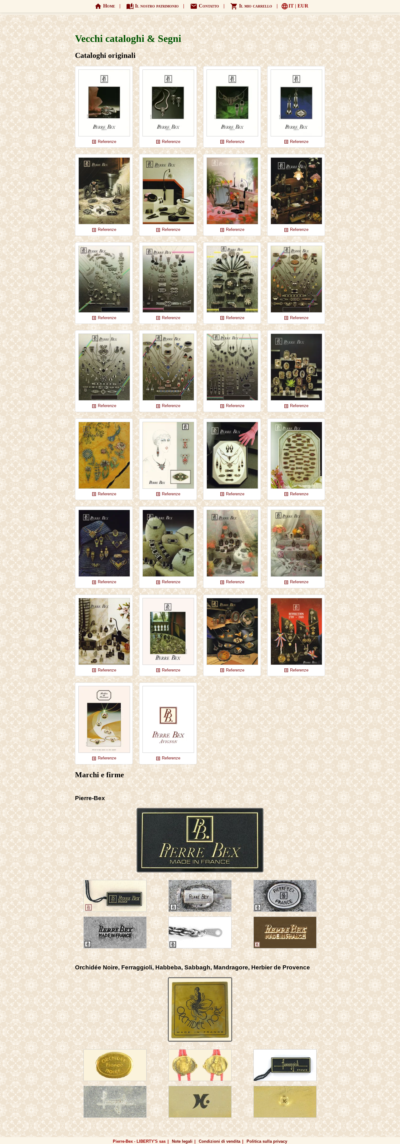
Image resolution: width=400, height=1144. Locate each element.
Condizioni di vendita (219, 1141)
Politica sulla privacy (267, 1141)
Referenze (104, 142)
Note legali (182, 1141)
